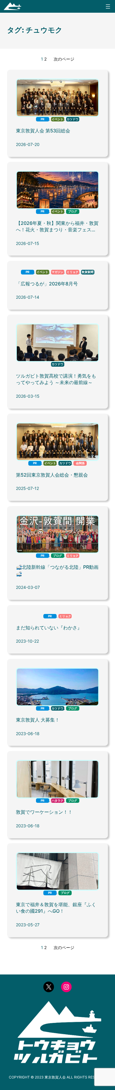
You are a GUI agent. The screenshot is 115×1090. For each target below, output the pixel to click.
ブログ (72, 211)
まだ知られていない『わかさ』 (49, 628)
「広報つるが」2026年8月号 (47, 284)
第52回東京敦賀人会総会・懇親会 (52, 475)
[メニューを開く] (107, 6)
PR (43, 119)
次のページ (64, 58)
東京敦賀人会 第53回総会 (43, 131)
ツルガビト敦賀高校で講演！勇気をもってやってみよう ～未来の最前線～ (56, 379)
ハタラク (57, 800)
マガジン (57, 272)
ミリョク (72, 272)
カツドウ (72, 119)
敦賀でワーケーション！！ (44, 812)
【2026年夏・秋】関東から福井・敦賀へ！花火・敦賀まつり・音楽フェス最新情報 (57, 226)
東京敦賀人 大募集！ (38, 720)
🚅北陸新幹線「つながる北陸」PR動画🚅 (57, 570)
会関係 (80, 463)
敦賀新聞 (87, 272)
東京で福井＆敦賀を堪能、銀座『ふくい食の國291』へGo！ (56, 907)
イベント (57, 119)
